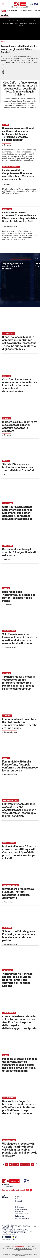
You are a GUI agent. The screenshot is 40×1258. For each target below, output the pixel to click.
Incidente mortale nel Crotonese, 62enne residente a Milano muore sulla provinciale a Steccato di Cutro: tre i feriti (19, 217)
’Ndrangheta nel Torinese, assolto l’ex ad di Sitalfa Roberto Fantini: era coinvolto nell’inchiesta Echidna (17, 979)
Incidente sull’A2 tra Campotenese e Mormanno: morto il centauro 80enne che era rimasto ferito (18, 174)
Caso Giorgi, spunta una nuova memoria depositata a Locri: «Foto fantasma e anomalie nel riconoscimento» (19, 385)
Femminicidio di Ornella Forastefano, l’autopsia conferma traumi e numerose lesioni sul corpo (20, 766)
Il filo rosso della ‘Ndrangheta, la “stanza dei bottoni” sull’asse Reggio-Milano (18, 596)
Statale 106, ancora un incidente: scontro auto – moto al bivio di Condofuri (18, 467)
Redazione (7, 1246)
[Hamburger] (3, 4)
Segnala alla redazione (18, 1246)
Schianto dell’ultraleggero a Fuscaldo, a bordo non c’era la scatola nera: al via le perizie (19, 936)
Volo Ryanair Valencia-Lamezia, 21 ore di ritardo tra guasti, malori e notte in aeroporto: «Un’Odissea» (19, 638)
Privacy (28, 1246)
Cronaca (6, 461)
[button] (2, 67)
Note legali (10, 1248)
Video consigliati (20, 257)
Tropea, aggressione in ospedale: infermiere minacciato (12, 266)
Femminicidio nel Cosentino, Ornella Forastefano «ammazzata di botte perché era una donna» (19, 723)
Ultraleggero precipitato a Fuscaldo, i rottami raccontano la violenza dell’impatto (18, 893)
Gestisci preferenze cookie (23, 1248)
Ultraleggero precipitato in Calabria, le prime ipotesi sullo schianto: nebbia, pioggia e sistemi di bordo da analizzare (19, 1149)
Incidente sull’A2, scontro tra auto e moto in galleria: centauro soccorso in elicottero (19, 426)
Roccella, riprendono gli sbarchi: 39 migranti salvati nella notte (19, 552)
